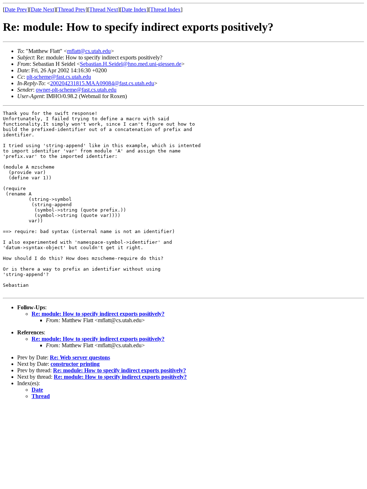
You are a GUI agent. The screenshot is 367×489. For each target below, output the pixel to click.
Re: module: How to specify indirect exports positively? (98, 314)
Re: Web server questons (80, 357)
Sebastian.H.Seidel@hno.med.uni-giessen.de (130, 64)
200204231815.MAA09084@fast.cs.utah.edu (102, 83)
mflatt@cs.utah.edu (89, 51)
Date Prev (16, 9)
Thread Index (165, 9)
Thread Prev (72, 9)
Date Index (134, 9)
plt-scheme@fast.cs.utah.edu (59, 77)
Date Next (42, 9)
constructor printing (75, 364)
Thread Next (103, 9)
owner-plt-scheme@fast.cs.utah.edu (76, 90)
